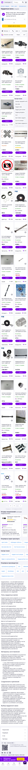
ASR (23, 571)
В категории (8, 2)
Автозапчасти (22, 6)
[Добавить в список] (12, 47)
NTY (19, 566)
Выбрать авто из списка (14, 26)
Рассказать (20, 759)
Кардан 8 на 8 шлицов (17, 554)
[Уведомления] (26, 2)
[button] (7, 60)
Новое (18, 34)
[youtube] (2, 753)
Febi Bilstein (11, 571)
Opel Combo (5, 542)
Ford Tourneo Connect (19, 547)
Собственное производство (8, 566)
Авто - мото (14, 6)
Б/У (24, 34)
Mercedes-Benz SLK (6, 547)
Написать (7, 464)
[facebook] (5, 753)
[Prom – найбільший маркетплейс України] (2, 2)
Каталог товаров (5, 6)
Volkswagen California (16, 542)
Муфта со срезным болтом (8, 559)
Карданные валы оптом (7, 576)
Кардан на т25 (5, 554)
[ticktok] (10, 753)
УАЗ (18, 571)
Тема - (7, 743)
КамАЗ (3, 571)
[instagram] (7, 753)
